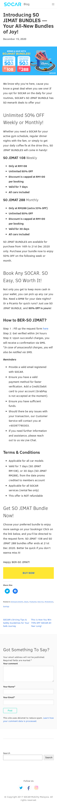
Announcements (17, 601)
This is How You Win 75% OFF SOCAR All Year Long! (41, 622)
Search (6, 753)
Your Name (9, 686)
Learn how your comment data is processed (28, 719)
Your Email (9, 697)
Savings (6, 606)
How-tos (40, 601)
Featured (32, 601)
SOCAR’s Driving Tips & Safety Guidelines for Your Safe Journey (16, 622)
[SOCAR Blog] (16, 4)
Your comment (10, 663)
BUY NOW (29, 573)
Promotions (49, 601)
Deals (26, 601)
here (45, 328)
